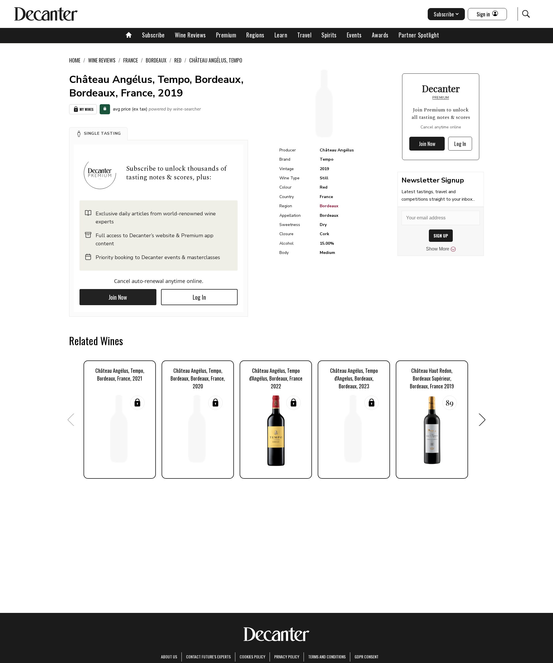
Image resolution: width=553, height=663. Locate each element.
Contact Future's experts (208, 656)
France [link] (130, 60)
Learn (280, 35)
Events (354, 35)
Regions (255, 35)
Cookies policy (252, 656)
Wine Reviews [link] (101, 60)
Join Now (118, 297)
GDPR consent (366, 656)
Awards (380, 35)
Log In (199, 297)
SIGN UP (440, 236)
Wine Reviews (190, 35)
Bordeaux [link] (156, 60)
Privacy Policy (286, 656)
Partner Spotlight (419, 35)
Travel (304, 35)
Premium (226, 35)
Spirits (329, 35)
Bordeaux (329, 206)
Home (74, 60)
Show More (437, 248)
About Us (169, 656)
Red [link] (177, 60)
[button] (98, 134)
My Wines (86, 109)
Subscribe (153, 35)
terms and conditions (327, 656)
